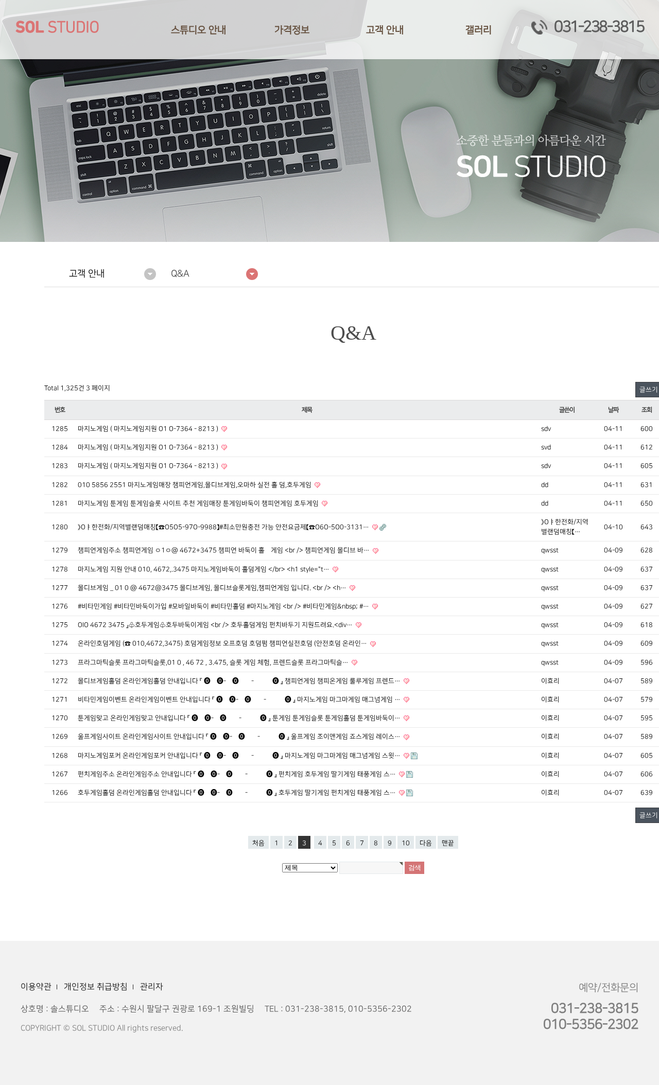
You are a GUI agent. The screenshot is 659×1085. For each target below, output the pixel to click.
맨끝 (448, 843)
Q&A (180, 274)
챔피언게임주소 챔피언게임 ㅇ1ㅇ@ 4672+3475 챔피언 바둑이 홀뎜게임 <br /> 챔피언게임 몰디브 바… (224, 550)
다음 (426, 843)
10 (406, 843)
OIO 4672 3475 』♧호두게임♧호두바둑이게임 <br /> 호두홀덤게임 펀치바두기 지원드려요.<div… (216, 624)
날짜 (613, 410)
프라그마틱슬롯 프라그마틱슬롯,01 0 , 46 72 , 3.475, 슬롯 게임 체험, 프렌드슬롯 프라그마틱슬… (214, 662)
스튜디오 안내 (198, 30)
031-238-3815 (599, 27)
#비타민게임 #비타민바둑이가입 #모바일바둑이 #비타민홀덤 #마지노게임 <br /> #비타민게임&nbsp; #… (224, 606)
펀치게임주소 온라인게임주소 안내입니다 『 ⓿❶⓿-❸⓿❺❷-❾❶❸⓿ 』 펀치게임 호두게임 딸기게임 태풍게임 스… (237, 774)
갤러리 (478, 30)
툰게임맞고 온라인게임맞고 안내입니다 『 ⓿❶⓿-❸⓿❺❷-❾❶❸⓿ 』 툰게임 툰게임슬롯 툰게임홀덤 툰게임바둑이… (240, 718)
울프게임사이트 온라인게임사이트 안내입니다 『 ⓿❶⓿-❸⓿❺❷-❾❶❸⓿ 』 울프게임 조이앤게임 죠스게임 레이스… (240, 736)
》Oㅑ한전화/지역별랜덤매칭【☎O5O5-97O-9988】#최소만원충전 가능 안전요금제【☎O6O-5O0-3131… (224, 527)
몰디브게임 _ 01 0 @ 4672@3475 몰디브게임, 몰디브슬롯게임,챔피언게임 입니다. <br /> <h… (213, 587)
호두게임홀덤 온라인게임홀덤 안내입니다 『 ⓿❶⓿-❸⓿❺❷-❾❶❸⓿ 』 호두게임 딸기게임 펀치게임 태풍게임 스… (237, 792)
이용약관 (36, 986)
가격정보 (291, 30)
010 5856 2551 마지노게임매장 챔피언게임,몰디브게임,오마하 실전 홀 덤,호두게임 (195, 484)
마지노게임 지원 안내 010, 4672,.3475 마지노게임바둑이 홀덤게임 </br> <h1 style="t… (204, 569)
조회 (646, 410)
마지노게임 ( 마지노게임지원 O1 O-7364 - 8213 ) (149, 428)
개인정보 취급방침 (96, 986)
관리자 (151, 986)
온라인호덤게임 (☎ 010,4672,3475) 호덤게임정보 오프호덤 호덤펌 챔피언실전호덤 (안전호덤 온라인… (223, 643)
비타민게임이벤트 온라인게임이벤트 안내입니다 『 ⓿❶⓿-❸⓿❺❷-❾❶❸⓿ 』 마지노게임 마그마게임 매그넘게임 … (240, 699)
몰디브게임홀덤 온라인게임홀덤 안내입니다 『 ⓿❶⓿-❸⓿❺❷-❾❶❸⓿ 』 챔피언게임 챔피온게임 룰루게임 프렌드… (240, 681)
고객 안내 (385, 30)
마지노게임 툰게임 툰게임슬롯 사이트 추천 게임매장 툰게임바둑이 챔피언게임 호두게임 (199, 503)
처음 (258, 843)
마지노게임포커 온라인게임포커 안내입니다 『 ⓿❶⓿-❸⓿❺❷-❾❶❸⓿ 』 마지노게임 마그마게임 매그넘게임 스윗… (240, 755)
